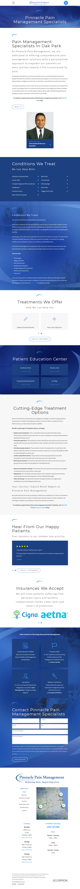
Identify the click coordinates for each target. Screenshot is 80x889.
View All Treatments (40, 339)
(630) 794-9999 (53, 827)
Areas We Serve (24, 807)
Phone (14, 725)
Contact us (34, 283)
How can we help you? (18, 736)
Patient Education (24, 804)
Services (24, 801)
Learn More (25, 371)
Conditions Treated (24, 798)
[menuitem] (14, 884)
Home (24, 792)
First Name (15, 719)
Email (42, 725)
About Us (18, 107)
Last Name (43, 719)
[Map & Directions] (27, 837)
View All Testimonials (29, 570)
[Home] (39, 3)
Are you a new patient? (18, 730)
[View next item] (41, 333)
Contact (24, 810)
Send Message (20, 759)
